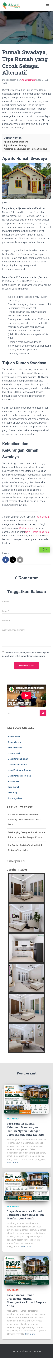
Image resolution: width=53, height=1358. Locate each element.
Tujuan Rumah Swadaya (16, 145)
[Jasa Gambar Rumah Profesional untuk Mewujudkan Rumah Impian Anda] (26, 1270)
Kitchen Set (13, 781)
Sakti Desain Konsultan (37, 532)
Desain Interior (15, 742)
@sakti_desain (26, 528)
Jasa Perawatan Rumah (19, 776)
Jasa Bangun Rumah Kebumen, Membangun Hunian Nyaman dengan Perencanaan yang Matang (25, 1129)
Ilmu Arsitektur (15, 748)
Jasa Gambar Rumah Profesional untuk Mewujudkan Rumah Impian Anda (26, 1300)
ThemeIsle (36, 1351)
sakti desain (43, 516)
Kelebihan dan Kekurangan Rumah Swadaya (25, 149)
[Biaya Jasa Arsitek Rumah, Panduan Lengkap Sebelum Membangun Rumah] (26, 1187)
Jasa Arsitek (14, 753)
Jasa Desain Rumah (17, 764)
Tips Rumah (13, 787)
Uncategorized (15, 798)
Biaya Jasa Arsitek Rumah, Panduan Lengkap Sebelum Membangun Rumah (25, 1214)
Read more (12, 1162)
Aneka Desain (14, 736)
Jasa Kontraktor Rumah (19, 770)
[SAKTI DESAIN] (12, 5)
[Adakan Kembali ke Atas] (47, 1352)
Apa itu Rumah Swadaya (16, 142)
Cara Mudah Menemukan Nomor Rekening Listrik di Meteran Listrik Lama (24, 812)
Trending (12, 793)
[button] (44, 550)
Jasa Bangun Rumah (18, 759)
